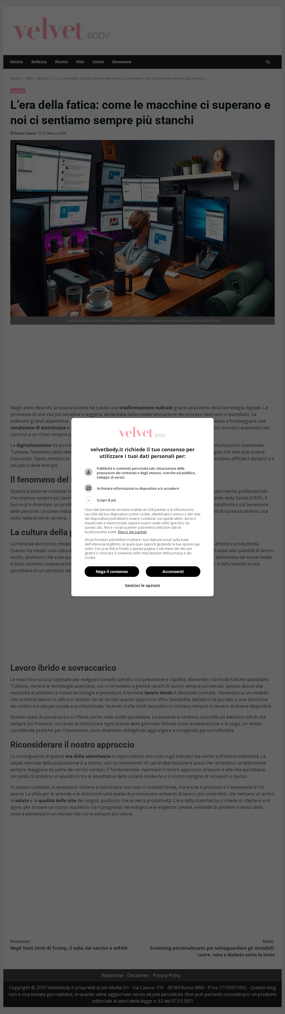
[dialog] (142, 507)
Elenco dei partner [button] (132, 532)
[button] (142, 500)
